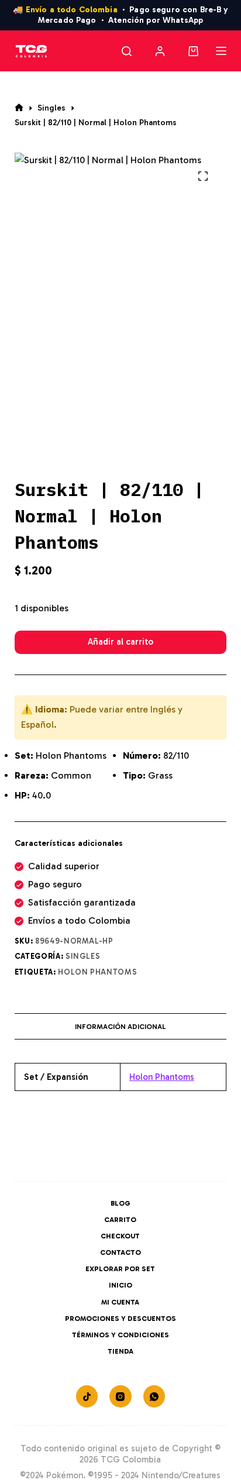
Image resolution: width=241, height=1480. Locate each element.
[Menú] (221, 51)
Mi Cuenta (120, 1302)
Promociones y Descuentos (120, 1318)
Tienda (120, 1351)
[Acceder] (160, 51)
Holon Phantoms (97, 972)
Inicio (120, 1285)
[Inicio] (19, 108)
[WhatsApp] (154, 1396)
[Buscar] (127, 51)
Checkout (120, 1236)
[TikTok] (87, 1396)
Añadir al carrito (120, 641)
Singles (83, 956)
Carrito (120, 1220)
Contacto (120, 1252)
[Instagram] (120, 1396)
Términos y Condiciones (120, 1335)
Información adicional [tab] (120, 1027)
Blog (120, 1203)
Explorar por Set (120, 1269)
